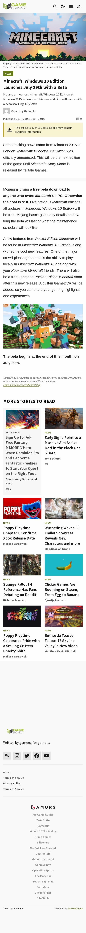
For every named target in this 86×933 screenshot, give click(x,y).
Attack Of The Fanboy (43, 831)
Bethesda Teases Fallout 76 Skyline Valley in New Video (61, 640)
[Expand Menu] (71, 6)
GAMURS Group (75, 908)
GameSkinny (43, 865)
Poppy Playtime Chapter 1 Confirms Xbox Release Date (20, 533)
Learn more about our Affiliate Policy (21, 384)
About (7, 772)
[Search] (55, 6)
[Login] (79, 6)
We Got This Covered (43, 848)
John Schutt (53, 458)
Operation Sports (43, 870)
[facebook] (37, 756)
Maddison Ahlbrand (57, 549)
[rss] (7, 756)
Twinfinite (43, 820)
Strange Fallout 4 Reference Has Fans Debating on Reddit (20, 589)
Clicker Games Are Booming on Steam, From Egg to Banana (62, 589)
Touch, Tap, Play (43, 881)
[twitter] (27, 756)
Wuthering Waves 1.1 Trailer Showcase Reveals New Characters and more (62, 535)
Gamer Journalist (43, 859)
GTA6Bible (43, 898)
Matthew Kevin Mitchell (60, 651)
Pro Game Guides (43, 814)
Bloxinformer (43, 892)
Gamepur (43, 826)
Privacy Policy (12, 783)
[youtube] (46, 756)
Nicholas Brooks (14, 600)
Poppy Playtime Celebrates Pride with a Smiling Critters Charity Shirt (21, 643)
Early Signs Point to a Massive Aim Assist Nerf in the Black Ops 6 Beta (63, 445)
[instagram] (17, 756)
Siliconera (43, 842)
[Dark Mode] (63, 6)
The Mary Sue (43, 876)
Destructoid (43, 853)
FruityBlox (43, 887)
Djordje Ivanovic (55, 600)
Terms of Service (13, 778)
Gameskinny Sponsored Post (21, 481)
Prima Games (43, 837)
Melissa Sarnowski (15, 543)
